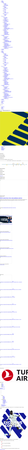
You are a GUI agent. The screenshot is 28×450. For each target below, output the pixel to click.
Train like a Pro (6, 33)
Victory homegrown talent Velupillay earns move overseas (7, 248)
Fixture (5, 9)
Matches (5, 3)
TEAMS (2, 2)
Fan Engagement (6, 25)
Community (2, 35)
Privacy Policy (3, 404)
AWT (3, 13)
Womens (4, 56)
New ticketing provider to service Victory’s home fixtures (9, 207)
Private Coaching (6, 29)
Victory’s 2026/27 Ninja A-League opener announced (6, 240)
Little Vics (5, 31)
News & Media (3, 146)
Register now (1, 449)
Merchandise (4, 400)
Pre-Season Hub (6, 5)
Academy (5, 27)
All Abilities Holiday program (7, 91)
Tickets (2, 107)
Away (2, 175)
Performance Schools (6, 34)
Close (0, 111)
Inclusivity (4, 39)
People (3, 16)
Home (1, 175)
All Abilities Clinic (6, 40)
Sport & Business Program (7, 95)
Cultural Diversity (5, 46)
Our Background (6, 36)
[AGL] (2, 383)
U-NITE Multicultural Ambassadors (8, 97)
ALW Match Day (6, 21)
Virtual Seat (5, 64)
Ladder (5, 4)
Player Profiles (6, 58)
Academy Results (6, 12)
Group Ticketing (6, 24)
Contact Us (2, 49)
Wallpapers (5, 22)
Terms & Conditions (3, 405)
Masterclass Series (6, 32)
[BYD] (2, 385)
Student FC (5, 47)
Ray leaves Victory (2, 264)
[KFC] (2, 384)
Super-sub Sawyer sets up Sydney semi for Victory (6, 256)
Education (4, 42)
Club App (5, 23)
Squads (2, 147)
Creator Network (6, 19)
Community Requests (6, 38)
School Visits (5, 93)
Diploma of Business (6, 45)
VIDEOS (2, 1)
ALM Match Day (6, 20)
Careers (5, 18)
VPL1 (3, 10)
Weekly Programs (6, 48)
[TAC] (2, 386)
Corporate (2, 99)
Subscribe (2, 108)
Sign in (4, 449)
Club (2, 66)
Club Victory (5, 30)
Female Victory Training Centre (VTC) (8, 28)
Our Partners (5, 17)
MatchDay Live (3, 148)
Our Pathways (6, 26)
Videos (4, 396)
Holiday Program (6, 44)
